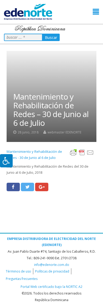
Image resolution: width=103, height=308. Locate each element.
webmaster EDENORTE (64, 132)
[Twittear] (27, 187)
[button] (96, 11)
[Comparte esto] (13, 187)
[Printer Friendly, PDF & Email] (81, 152)
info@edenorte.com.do (51, 264)
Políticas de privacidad (52, 271)
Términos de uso (18, 271)
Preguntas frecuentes (22, 278)
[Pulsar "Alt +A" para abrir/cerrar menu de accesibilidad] (6, 160)
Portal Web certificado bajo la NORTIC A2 (51, 286)
